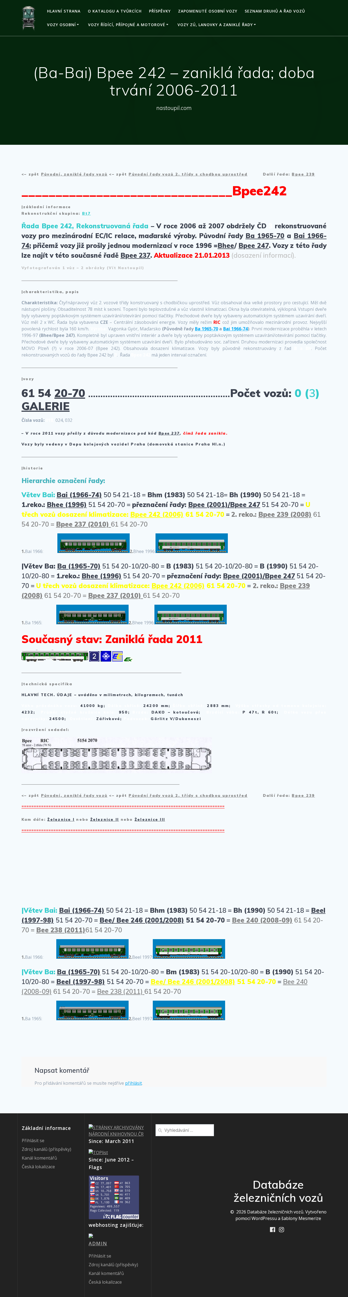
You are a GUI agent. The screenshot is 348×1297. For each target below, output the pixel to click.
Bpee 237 (135, 255)
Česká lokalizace (38, 1167)
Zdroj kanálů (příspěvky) (46, 1149)
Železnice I (60, 819)
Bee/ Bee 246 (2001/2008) (142, 920)
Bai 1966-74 (235, 329)
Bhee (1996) (67, 504)
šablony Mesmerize (301, 1218)
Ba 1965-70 (265, 236)
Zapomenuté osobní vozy (207, 11)
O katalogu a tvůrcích (115, 11)
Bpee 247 (253, 245)
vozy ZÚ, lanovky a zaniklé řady (215, 24)
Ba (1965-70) (79, 566)
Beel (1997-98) (80, 982)
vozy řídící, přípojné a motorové (126, 24)
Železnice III (150, 819)
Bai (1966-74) (79, 495)
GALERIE (45, 406)
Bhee (225, 245)
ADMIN (98, 1243)
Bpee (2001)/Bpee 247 (224, 504)
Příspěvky (160, 11)
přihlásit (133, 1083)
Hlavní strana (63, 11)
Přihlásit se (33, 1141)
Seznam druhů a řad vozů (275, 11)
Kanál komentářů (39, 1158)
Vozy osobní (61, 24)
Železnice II (104, 819)
